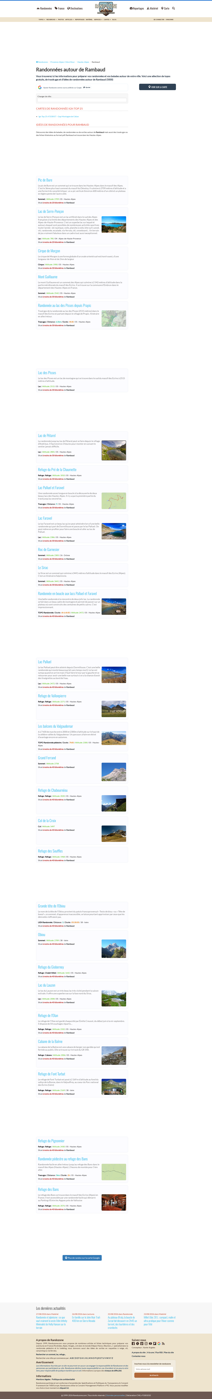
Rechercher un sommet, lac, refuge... (51, 1354)
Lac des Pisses (47, 372)
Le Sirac (43, 567)
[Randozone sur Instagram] (146, 1344)
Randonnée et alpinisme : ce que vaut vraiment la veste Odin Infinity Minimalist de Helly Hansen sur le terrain (51, 1322)
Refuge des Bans (48, 1189)
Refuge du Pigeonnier (51, 1140)
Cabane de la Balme (50, 1041)
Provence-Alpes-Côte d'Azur (62, 62)
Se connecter (159, 19)
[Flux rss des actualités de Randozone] (163, 1344)
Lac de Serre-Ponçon (51, 211)
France (61, 8)
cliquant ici (64, 1388)
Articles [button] (68, 19)
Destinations (76, 8)
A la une (150, 1352)
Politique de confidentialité (63, 1379)
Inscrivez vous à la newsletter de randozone (152, 1363)
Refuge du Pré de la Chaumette (57, 469)
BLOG (114, 19)
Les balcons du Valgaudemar (55, 726)
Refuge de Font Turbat (51, 1073)
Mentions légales (43, 1379)
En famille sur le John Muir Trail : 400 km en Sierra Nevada (86, 1319)
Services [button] (97, 19)
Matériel (154, 8)
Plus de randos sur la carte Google (83, 1257)
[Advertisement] (106, 41)
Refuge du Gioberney (51, 967)
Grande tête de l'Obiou (51, 906)
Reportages (138, 8)
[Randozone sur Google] (159, 1344)
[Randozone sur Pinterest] (142, 1344)
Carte (166, 8)
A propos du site (139, 1352)
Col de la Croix (47, 820)
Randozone (43, 62)
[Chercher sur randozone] (173, 8)
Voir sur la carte (159, 87)
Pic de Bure (45, 180)
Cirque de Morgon (49, 250)
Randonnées (46, 8)
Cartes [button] (107, 19)
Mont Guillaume (47, 276)
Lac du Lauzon (46, 985)
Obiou (41, 934)
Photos (61, 19)
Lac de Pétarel (47, 435)
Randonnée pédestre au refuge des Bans (63, 1158)
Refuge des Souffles (50, 851)
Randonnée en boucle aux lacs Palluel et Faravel (67, 593)
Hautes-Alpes (83, 62)
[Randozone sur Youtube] (150, 1344)
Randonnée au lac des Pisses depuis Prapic (64, 305)
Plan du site (169, 1352)
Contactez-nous (138, 1356)
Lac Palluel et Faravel (51, 487)
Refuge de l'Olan (48, 1015)
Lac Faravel (45, 518)
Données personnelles (115, 1395)
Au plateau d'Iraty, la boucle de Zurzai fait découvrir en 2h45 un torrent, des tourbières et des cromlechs (122, 1322)
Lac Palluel (44, 661)
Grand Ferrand (47, 757)
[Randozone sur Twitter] (137, 1344)
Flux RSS (159, 1352)
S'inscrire (169, 19)
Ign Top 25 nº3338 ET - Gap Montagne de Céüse (59, 116)
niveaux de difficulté (113, 1370)
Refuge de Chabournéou (52, 790)
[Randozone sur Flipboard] (155, 1344)
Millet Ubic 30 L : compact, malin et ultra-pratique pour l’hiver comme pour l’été (160, 1320)
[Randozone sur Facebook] (133, 1344)
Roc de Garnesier (48, 549)
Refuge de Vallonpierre (52, 695)
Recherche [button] (50, 19)
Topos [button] (41, 19)
